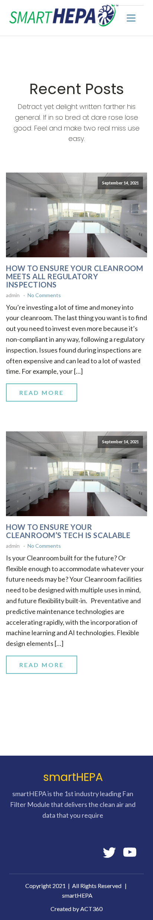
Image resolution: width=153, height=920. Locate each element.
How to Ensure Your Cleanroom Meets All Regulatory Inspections (74, 276)
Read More (41, 392)
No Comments (44, 295)
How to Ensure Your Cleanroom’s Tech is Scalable (68, 531)
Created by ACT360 (76, 908)
